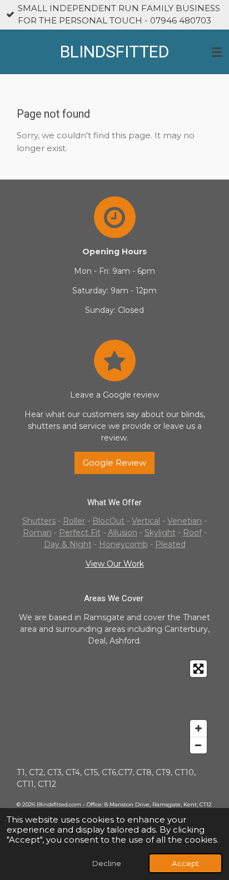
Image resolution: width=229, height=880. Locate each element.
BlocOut (108, 521)
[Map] (114, 707)
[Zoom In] (198, 728)
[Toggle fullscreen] (198, 668)
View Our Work (115, 564)
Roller (74, 521)
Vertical (146, 521)
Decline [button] (106, 863)
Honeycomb (123, 544)
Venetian (184, 521)
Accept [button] (185, 863)
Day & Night (68, 544)
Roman (37, 533)
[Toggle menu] (217, 52)
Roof (192, 533)
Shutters (39, 521)
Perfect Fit (80, 533)
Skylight (160, 533)
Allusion (122, 533)
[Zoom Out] (198, 745)
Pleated (170, 544)
